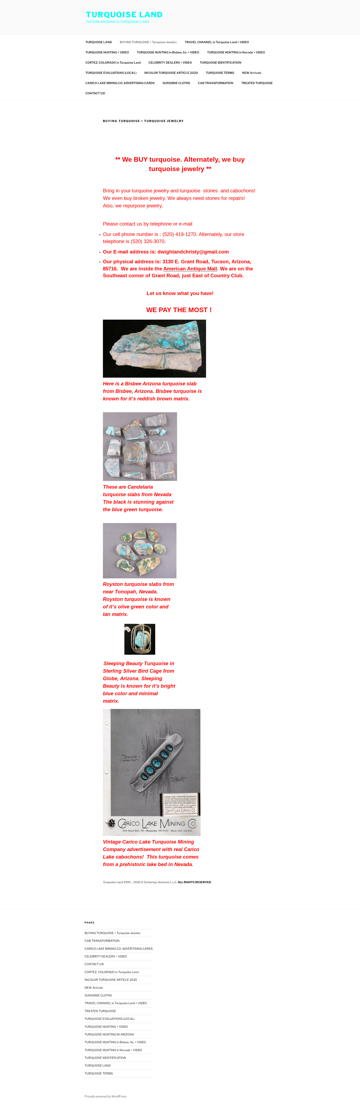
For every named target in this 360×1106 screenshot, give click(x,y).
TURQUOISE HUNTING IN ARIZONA (109, 1034)
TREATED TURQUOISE (257, 83)
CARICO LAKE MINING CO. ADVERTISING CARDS (120, 83)
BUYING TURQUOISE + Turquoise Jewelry (148, 42)
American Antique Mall (190, 268)
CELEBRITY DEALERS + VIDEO (170, 62)
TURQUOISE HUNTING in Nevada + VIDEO (236, 52)
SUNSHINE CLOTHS (176, 83)
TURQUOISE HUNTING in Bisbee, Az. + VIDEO (168, 52)
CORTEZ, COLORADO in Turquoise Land (113, 62)
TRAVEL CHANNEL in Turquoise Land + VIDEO (217, 42)
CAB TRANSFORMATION (215, 83)
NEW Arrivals (251, 72)
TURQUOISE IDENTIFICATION (220, 62)
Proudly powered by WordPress (105, 1096)
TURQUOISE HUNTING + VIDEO (107, 52)
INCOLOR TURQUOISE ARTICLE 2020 (171, 72)
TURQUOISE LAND (124, 14)
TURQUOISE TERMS (220, 72)
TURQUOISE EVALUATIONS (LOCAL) (110, 72)
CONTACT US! (95, 93)
